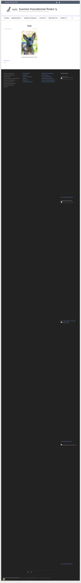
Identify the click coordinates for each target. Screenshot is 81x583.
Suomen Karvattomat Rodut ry (38, 9)
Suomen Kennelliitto (47, 76)
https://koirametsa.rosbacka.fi (68, 321)
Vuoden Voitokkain (30, 18)
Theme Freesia (29, 577)
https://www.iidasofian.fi (67, 197)
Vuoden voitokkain (27, 76)
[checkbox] (4, 579)
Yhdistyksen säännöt (28, 81)
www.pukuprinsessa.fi (66, 441)
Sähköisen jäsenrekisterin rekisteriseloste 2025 (10, 84)
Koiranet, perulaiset (8, 81)
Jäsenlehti (25, 75)
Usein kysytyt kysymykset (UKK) (11, 78)
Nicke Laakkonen (8, 28)
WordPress (35, 577)
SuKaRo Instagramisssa (9, 75)
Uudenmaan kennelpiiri (47, 78)
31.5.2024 (34, 28)
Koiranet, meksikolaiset (9, 80)
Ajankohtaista (16, 18)
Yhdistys (63, 18)
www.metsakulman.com (67, 563)
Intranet (6, 86)
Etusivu (6, 18)
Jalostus (42, 18)
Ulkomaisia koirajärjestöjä (48, 81)
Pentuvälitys (53, 18)
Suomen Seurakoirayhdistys (48, 80)
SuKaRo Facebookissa (9, 73)
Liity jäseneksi (26, 73)
